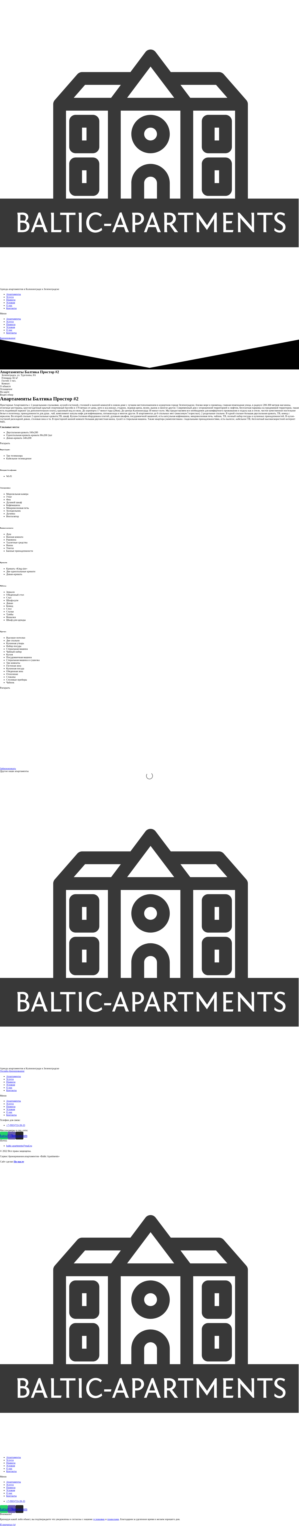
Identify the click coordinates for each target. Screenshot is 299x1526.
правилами (113, 1519)
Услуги (10, 297)
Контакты (11, 308)
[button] (149, 313)
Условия (10, 302)
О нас (9, 305)
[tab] (149, 386)
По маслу (19, 1161)
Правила (10, 300)
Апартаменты (13, 294)
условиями (99, 1519)
